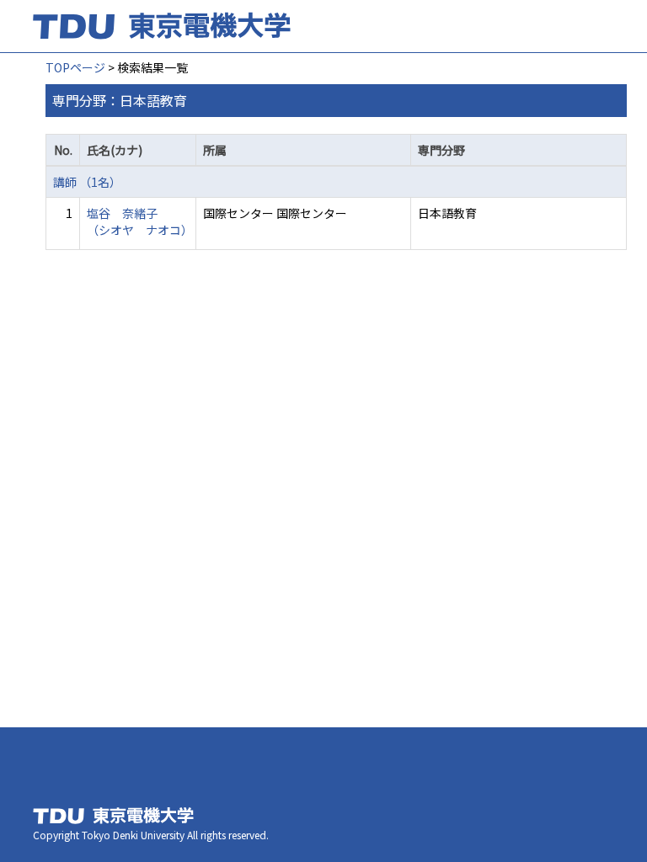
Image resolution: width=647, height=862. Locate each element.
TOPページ (75, 67)
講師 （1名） (87, 181)
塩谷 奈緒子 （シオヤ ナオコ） (140, 221)
